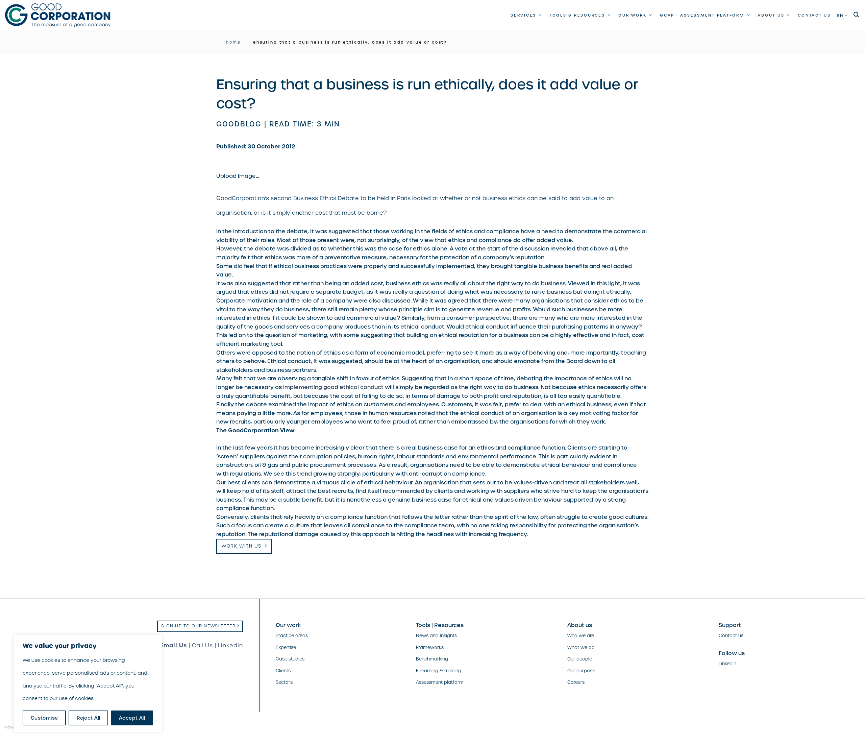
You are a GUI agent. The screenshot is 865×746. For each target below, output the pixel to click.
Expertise (286, 647)
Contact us (814, 15)
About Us (771, 15)
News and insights (436, 636)
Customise (44, 718)
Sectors (284, 682)
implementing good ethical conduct (333, 387)
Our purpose (581, 671)
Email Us (173, 645)
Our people (579, 659)
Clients (283, 671)
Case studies (290, 659)
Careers (576, 682)
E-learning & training (438, 671)
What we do (581, 647)
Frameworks (430, 647)
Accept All (132, 718)
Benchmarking (432, 659)
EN (840, 15)
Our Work (632, 15)
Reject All (88, 718)
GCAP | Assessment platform (702, 15)
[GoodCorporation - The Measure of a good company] (57, 15)
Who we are (580, 636)
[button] (857, 14)
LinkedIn (230, 645)
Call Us (202, 645)
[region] (88, 683)
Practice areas (292, 636)
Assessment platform (440, 682)
